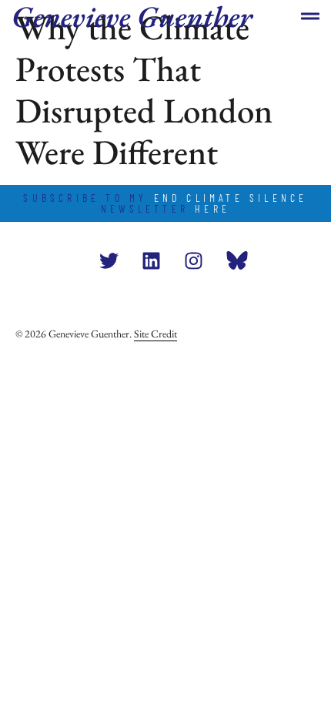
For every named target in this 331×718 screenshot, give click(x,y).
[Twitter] (108, 260)
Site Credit (155, 334)
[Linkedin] (151, 260)
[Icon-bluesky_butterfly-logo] (235, 260)
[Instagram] (193, 260)
